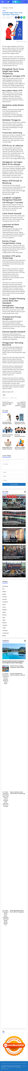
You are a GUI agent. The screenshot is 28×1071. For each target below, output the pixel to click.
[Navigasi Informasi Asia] (14, 1)
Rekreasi (4, 622)
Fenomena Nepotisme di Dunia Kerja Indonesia (20, 435)
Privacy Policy (18, 1067)
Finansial (4, 18)
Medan (4, 612)
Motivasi (4, 615)
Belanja (4, 591)
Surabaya (4, 625)
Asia (3, 589)
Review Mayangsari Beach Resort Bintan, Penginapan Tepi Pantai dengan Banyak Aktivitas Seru (17, 911)
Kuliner (4, 604)
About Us (3, 1067)
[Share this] (16, 17)
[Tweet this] (19, 17)
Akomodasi (5, 586)
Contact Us (10, 1067)
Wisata (4, 635)
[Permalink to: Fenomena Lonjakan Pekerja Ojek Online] (20, 442)
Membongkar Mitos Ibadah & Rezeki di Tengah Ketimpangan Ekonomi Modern (7, 448)
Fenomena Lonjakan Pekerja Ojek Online (20, 448)
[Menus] (2, 2)
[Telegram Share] (21, 17)
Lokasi (4, 607)
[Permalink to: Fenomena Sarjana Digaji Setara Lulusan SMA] (20, 417)
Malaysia (4, 609)
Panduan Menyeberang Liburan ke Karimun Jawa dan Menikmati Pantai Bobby (17, 674)
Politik (3, 620)
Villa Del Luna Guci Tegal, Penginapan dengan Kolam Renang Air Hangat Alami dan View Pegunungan (17, 666)
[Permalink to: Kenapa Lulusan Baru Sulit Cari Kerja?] (7, 430)
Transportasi (5, 633)
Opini (3, 617)
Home (23, 1066)
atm (4, 395)
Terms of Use (4, 1068)
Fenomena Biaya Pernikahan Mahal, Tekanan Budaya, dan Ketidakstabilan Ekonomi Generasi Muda (7, 423)
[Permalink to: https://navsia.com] (25, 492)
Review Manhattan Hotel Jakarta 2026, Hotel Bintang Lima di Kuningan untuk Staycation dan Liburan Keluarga (17, 792)
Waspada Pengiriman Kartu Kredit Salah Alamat (7, 403)
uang (4, 10)
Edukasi (4, 594)
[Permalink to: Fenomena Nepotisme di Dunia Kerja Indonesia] (20, 430)
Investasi (4, 599)
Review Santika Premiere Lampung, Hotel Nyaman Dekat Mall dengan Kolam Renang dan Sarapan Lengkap (13, 662)
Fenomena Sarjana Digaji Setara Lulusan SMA (20, 423)
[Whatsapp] (24, 17)
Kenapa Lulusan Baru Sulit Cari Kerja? (7, 435)
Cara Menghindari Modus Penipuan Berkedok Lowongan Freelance (20, 404)
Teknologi (4, 630)
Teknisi (4, 628)
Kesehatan (5, 602)
